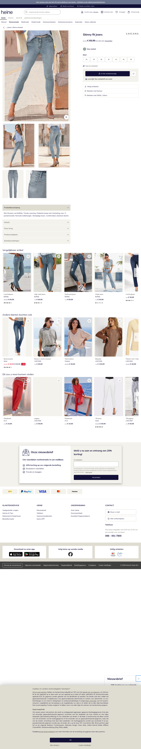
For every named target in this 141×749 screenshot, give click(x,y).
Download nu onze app (24, 549)
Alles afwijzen (54, 745)
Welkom (40, 513)
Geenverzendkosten (44, 516)
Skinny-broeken (18, 27)
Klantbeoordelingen (11, 241)
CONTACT (109, 505)
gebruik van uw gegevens (91, 692)
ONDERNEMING (78, 505)
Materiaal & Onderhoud (11, 516)
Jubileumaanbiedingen (33, 18)
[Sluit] (138, 678)
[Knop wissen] (58, 12)
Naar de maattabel (91, 66)
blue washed (91, 49)
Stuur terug (8, 228)
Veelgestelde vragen (10, 510)
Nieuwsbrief (41, 510)
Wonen (11, 18)
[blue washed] (84, 49)
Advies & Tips (7, 513)
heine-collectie (90, 22)
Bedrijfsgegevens (80, 565)
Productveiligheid (11, 235)
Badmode (25, 22)
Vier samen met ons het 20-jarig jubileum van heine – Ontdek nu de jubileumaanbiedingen (70, 2)
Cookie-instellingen (84, 745)
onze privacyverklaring (47, 732)
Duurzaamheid (76, 513)
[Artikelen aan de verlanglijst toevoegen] (133, 73)
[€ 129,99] (108, 336)
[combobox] (47, 12)
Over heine (75, 510)
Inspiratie (78, 22)
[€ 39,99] (78, 336)
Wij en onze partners (40, 692)
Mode (3, 18)
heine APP (41, 519)
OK (70, 740)
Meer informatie (91, 701)
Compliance (92, 565)
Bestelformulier (8, 519)
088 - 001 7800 (113, 535)
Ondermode (35, 22)
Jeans (9, 27)
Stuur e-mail (115, 512)
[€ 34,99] (17, 396)
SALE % (19, 18)
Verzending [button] (108, 41)
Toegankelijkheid (66, 565)
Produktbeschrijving (12, 208)
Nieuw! (4, 22)
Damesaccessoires (65, 22)
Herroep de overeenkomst (12, 565)
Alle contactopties (117, 519)
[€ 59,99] (108, 272)
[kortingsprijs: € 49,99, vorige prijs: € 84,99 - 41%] (17, 336)
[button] (3, 27)
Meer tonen (89, 472)
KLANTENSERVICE (10, 505)
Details (7, 222)
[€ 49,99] (47, 336)
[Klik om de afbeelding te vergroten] (66, 117)
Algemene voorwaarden (33, 565)
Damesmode (14, 22)
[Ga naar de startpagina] (7, 12)
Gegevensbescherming (50, 565)
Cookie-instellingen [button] (105, 565)
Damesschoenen (49, 22)
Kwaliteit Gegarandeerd (80, 516)
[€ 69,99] (17, 272)
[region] (70, 717)
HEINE (39, 505)
